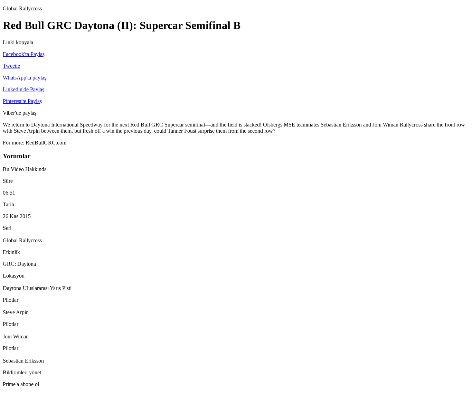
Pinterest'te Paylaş (22, 101)
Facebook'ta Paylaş (24, 54)
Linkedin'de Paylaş (23, 89)
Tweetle (11, 66)
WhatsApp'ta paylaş (24, 78)
